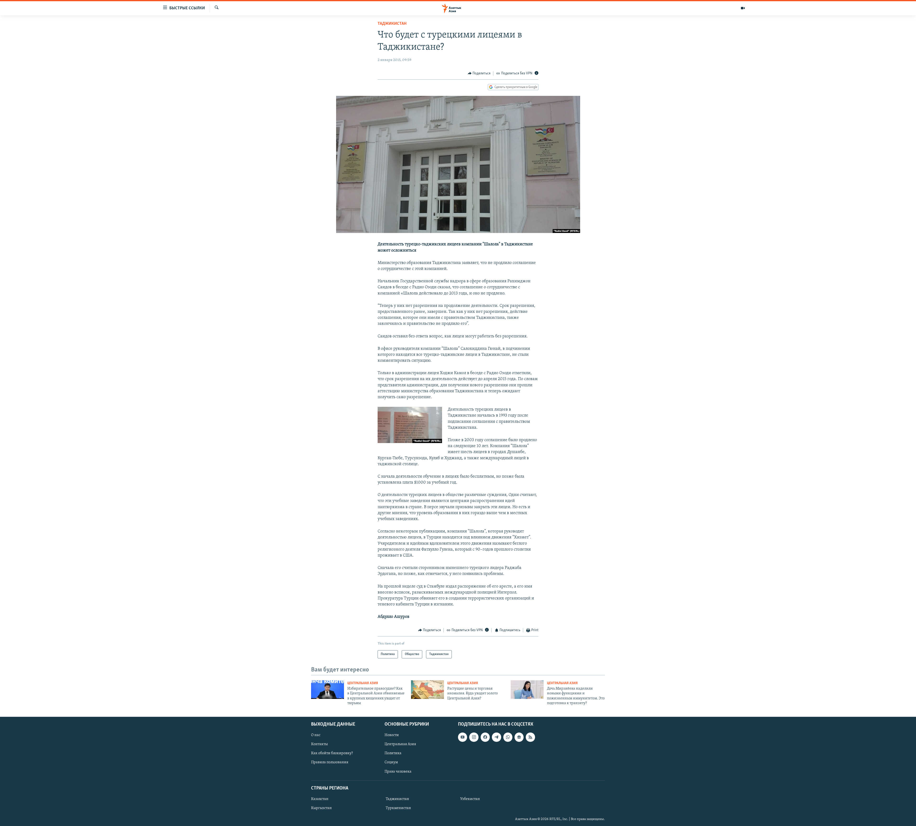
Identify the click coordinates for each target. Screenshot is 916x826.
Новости (392, 735)
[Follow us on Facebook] (485, 737)
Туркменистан (398, 808)
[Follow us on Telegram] (496, 737)
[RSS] (530, 737)
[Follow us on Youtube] (462, 737)
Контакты (319, 744)
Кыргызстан (321, 808)
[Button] (479, 73)
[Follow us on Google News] (519, 737)
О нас (315, 735)
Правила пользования (329, 762)
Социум (391, 762)
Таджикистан (392, 24)
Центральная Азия (362, 683)
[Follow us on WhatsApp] (507, 737)
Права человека (398, 771)
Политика (393, 753)
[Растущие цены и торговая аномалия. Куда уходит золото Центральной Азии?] (427, 689)
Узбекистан (470, 799)
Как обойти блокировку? (332, 753)
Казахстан (319, 799)
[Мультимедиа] (743, 8)
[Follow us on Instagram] (473, 737)
